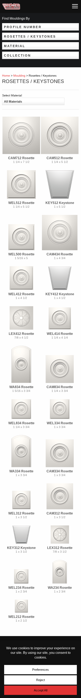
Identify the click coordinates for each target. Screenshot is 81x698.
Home (6, 75)
